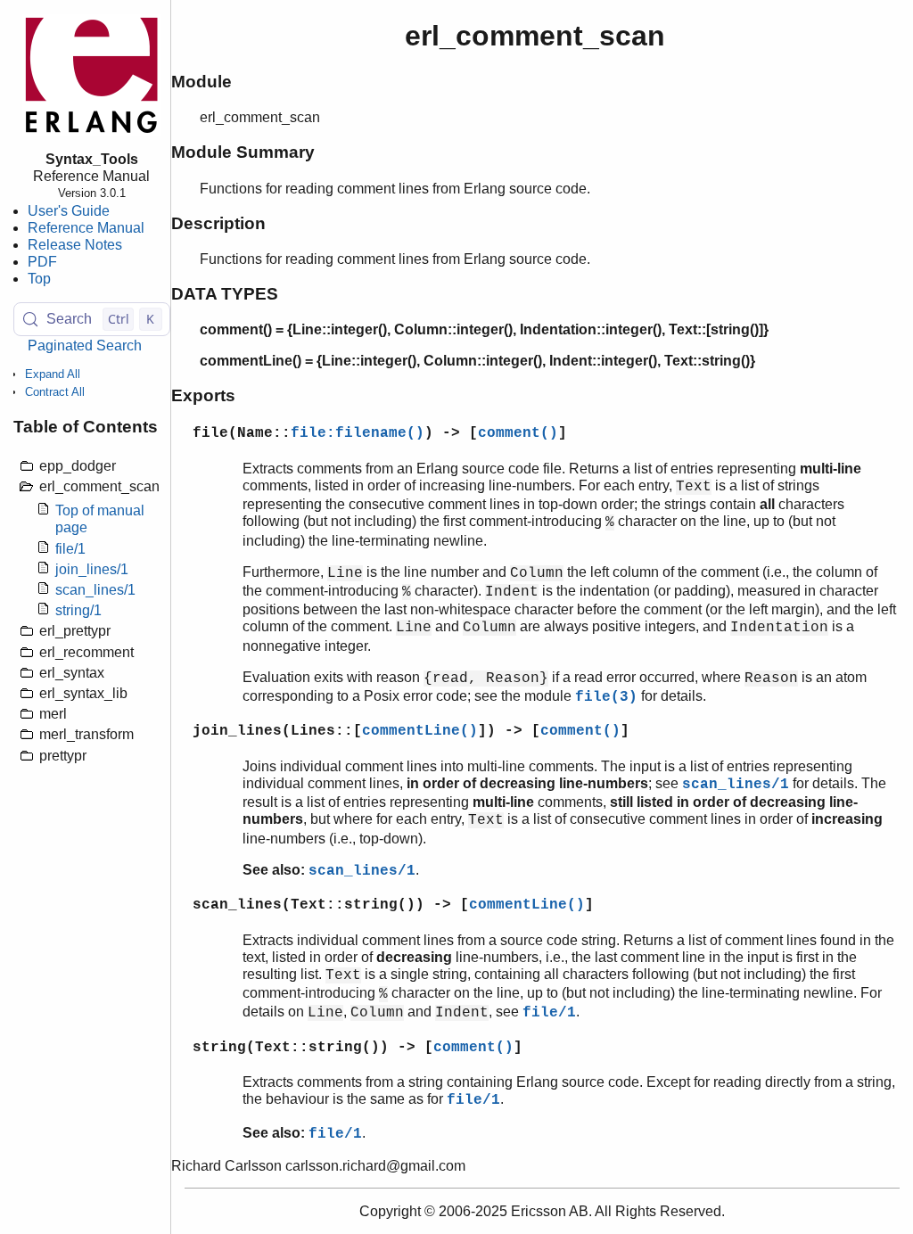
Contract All (55, 392)
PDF (42, 261)
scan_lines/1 (95, 589)
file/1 (70, 548)
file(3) (606, 697)
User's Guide (69, 210)
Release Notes (75, 244)
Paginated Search (85, 345)
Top (39, 278)
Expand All (52, 374)
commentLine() (420, 731)
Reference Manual (86, 227)
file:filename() (357, 433)
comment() (518, 433)
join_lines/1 (91, 569)
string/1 (78, 610)
